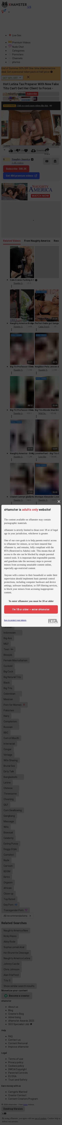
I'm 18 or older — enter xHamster (31, 609)
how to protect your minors (15, 620)
